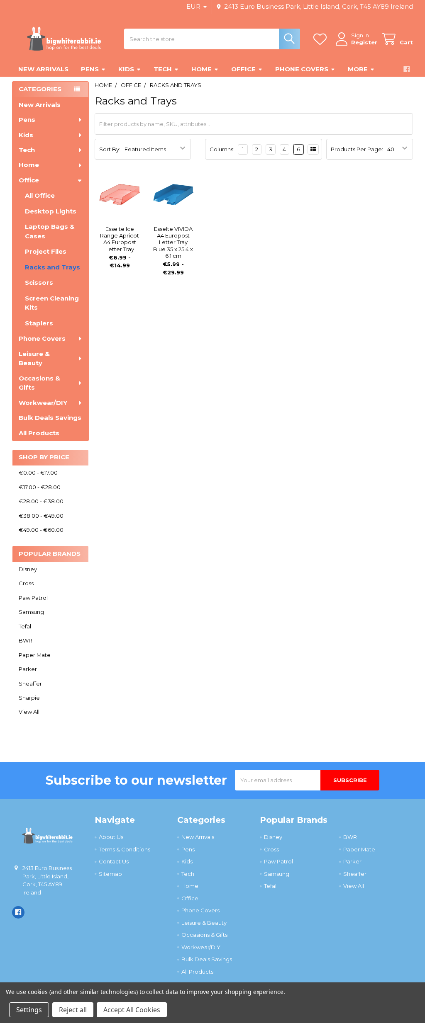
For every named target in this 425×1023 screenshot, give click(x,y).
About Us (111, 837)
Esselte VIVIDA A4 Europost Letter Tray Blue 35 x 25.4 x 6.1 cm (173, 242)
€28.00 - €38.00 (41, 501)
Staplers (39, 323)
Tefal (25, 626)
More (358, 69)
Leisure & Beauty (34, 358)
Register (364, 42)
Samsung (31, 611)
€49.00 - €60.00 (41, 529)
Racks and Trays (52, 267)
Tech (163, 69)
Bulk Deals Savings (50, 418)
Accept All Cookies (131, 1009)
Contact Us (114, 861)
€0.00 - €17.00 (38, 472)
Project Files (45, 251)
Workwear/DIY (43, 403)
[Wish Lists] (322, 39)
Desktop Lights (50, 211)
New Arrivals (43, 69)
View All (29, 711)
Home (201, 69)
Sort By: (109, 149)
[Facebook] (407, 69)
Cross (26, 583)
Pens (90, 69)
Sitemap (110, 873)
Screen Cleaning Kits (52, 303)
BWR (25, 640)
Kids (126, 69)
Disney (28, 569)
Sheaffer (30, 683)
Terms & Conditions (124, 849)
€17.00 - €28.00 (40, 487)
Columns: (222, 149)
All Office (40, 195)
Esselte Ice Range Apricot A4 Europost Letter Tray (119, 238)
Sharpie (29, 697)
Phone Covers (301, 69)
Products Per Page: (357, 149)
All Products (39, 433)
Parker (28, 669)
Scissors (39, 282)
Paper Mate (35, 655)
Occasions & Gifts (39, 383)
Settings (29, 1009)
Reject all (73, 1009)
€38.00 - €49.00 (41, 515)
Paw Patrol (33, 597)
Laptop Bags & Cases (50, 231)
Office (243, 69)
